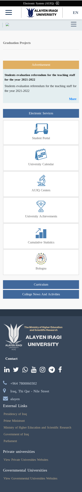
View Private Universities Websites (26, 460)
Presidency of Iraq (15, 414)
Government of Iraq (16, 434)
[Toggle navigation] (74, 24)
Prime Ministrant (14, 421)
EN (75, 12)
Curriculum (41, 284)
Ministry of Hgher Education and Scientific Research (37, 427)
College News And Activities (41, 294)
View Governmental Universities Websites (30, 478)
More (72, 99)
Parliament (10, 441)
